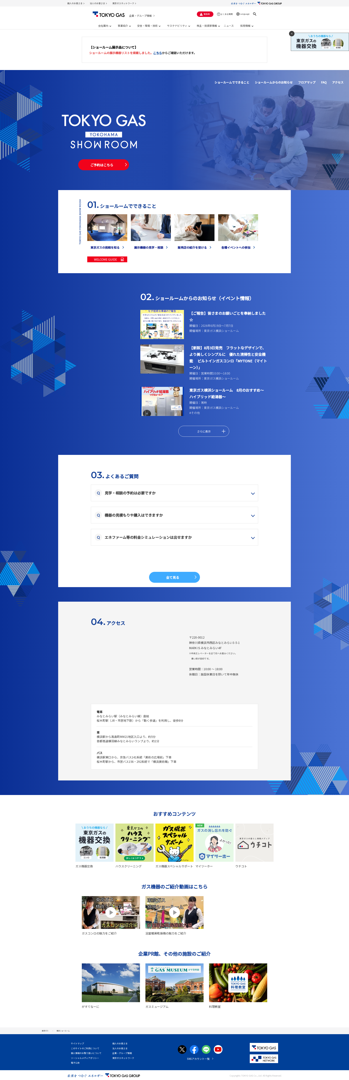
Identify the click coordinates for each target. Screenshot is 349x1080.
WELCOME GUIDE (105, 259)
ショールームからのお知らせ (274, 82)
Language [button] (244, 13)
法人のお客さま (97, 3)
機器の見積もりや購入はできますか (134, 515)
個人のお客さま (75, 3)
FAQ (324, 82)
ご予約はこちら (101, 164)
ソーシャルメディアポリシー (85, 1057)
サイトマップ (77, 1043)
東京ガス (45, 1030)
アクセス (338, 82)
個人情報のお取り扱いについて (86, 1053)
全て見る (172, 577)
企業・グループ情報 (140, 15)
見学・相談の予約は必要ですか (130, 492)
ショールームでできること (231, 82)
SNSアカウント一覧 (198, 1059)
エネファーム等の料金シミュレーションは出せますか (148, 537)
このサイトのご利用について (85, 1048)
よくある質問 (227, 14)
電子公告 (75, 1062)
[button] (254, 14)
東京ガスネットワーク (123, 3)
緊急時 (207, 14)
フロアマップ (307, 82)
